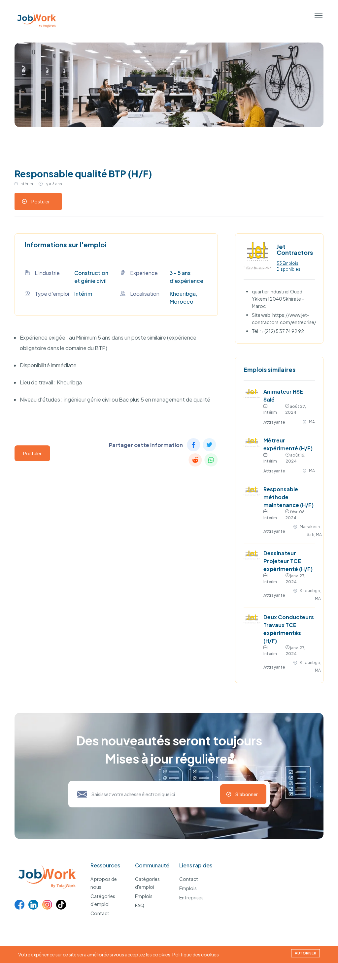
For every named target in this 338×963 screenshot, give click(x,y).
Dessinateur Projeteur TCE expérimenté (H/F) (288, 561)
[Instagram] (47, 905)
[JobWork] (49, 889)
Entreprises (191, 897)
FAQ (139, 905)
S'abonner (246, 794)
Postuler (40, 201)
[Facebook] (19, 905)
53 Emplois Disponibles (288, 266)
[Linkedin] (33, 905)
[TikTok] (61, 905)
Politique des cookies (195, 954)
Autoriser (305, 953)
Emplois (143, 896)
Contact (99, 913)
